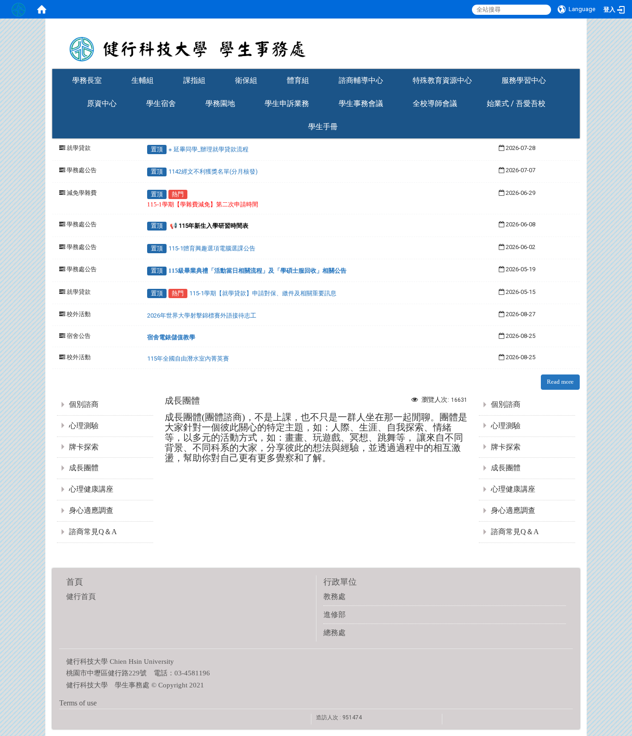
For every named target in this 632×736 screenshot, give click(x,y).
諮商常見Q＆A (93, 532)
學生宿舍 (161, 103)
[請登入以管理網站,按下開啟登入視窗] (18, 9)
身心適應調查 (91, 510)
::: (575, 65)
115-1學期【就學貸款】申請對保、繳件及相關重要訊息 (262, 293)
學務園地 (220, 103)
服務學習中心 (524, 80)
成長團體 (84, 468)
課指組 (194, 80)
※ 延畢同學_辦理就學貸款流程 (208, 149)
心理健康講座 (91, 489)
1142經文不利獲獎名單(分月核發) (213, 171)
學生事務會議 (361, 103)
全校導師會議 (435, 103)
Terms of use (78, 703)
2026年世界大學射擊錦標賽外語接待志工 (201, 315)
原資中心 (102, 103)
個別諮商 (84, 404)
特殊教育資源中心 (442, 80)
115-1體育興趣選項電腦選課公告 (211, 248)
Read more (560, 381)
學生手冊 (323, 126)
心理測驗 (84, 426)
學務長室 (87, 80)
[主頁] (316, 43)
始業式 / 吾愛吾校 (516, 103)
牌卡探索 (84, 447)
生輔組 (142, 80)
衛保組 (246, 80)
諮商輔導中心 (361, 80)
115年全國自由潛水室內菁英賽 (188, 358)
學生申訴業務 (287, 103)
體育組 (298, 80)
